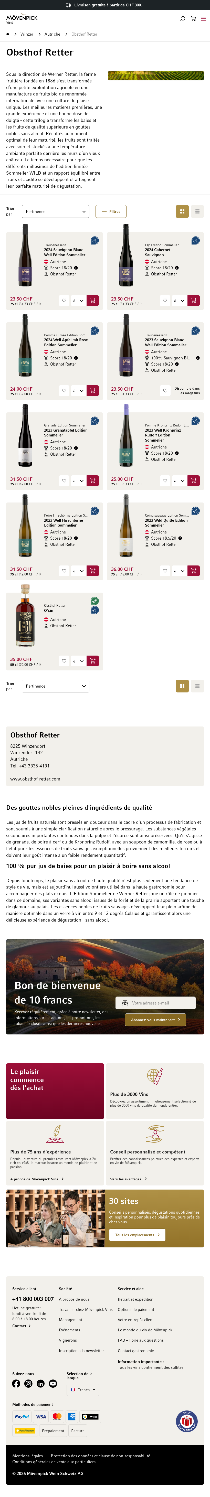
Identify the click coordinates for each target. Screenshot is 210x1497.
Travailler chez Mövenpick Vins (86, 1309)
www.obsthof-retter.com (35, 778)
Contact (19, 1326)
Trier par (12, 211)
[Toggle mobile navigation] (203, 18)
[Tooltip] (76, 268)
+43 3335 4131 (34, 765)
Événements (69, 1330)
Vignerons (68, 1340)
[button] (182, 19)
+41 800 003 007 (33, 1298)
